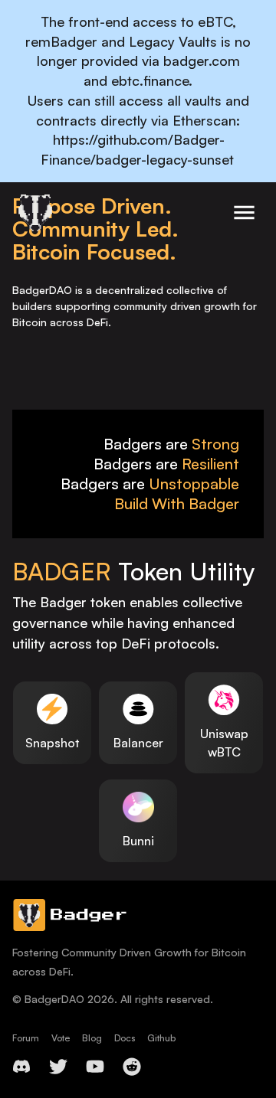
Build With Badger (176, 503)
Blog (92, 1038)
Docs (124, 1038)
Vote (60, 1038)
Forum (25, 1038)
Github (161, 1038)
